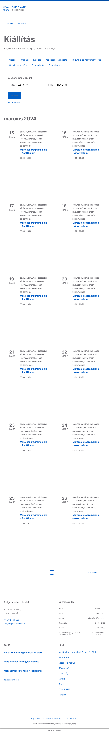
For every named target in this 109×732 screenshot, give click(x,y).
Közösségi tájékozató (56, 59)
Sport (61, 684)
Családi (25, 59)
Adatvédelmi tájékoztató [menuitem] (53, 718)
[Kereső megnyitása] (96, 8)
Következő (93, 572)
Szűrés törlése (14, 102)
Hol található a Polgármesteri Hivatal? (23, 652)
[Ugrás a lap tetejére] (103, 711)
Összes (12, 59)
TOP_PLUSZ (64, 689)
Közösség (63, 673)
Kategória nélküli (66, 662)
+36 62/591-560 (11, 620)
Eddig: (51, 85)
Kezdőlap (10, 23)
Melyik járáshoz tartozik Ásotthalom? (23, 670)
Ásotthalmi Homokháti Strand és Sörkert (78, 652)
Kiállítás (37, 59)
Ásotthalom (19, 7)
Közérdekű (63, 668)
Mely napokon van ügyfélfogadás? (21, 661)
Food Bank (63, 657)
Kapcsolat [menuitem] (35, 718)
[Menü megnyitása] (104, 8)
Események (22, 23)
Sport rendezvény (18, 65)
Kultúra (61, 678)
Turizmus (63, 694)
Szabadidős (38, 65)
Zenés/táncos (55, 65)
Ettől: (13, 85)
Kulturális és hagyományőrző (86, 59)
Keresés (14, 95)
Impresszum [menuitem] (72, 718)
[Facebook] (54, 712)
